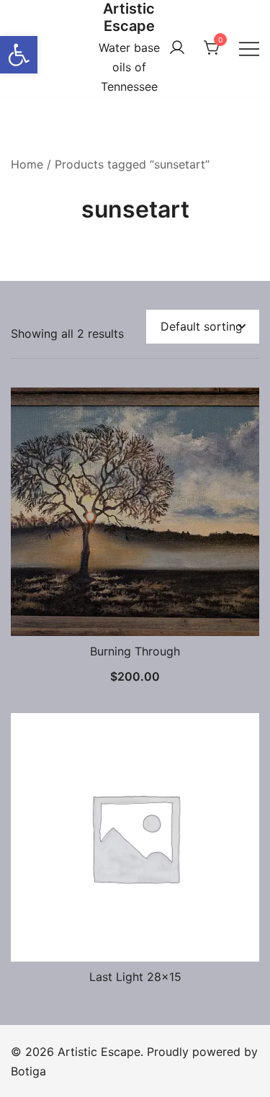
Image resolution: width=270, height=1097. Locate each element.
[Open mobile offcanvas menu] (249, 48)
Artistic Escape (129, 17)
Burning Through (135, 651)
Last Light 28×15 (135, 977)
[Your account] (177, 48)
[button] (18, 54)
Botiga (28, 1071)
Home (27, 164)
